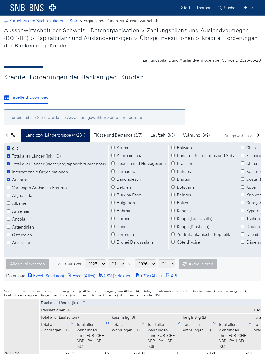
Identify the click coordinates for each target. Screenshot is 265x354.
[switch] (16, 148)
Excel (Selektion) (48, 275)
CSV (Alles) (151, 275)
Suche (229, 7)
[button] (16, 136)
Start (185, 7)
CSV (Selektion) (118, 275)
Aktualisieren (201, 263)
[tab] (28, 98)
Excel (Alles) (83, 275)
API (173, 275)
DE (244, 7)
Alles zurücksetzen (27, 263)
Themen (203, 7)
